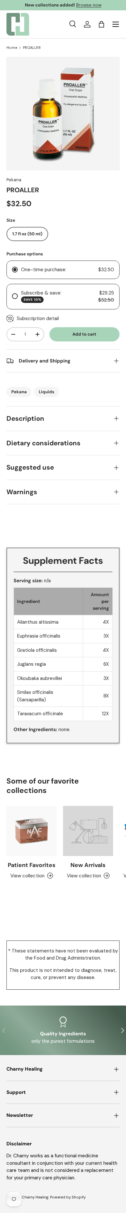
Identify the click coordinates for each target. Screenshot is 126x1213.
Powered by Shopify (68, 1197)
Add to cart (84, 334)
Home (11, 48)
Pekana (13, 180)
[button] (101, 24)
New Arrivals (88, 865)
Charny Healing (35, 1197)
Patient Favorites (32, 865)
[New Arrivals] (88, 831)
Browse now (88, 5)
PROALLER (32, 48)
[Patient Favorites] (31, 831)
